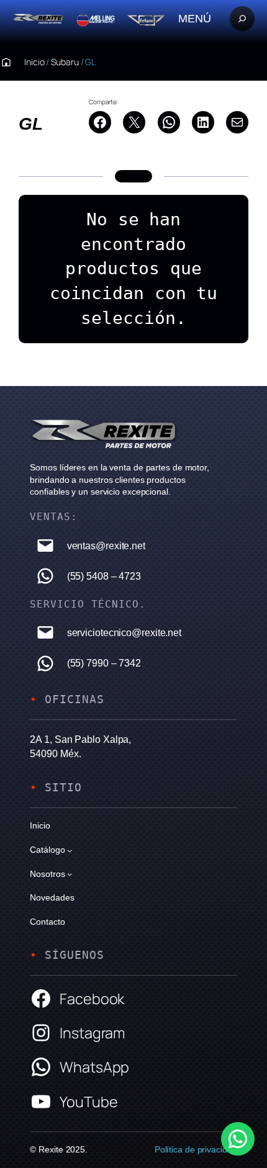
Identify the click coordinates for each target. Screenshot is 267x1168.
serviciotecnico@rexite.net (124, 632)
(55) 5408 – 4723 (104, 576)
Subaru (64, 62)
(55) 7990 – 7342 (104, 662)
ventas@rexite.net (106, 545)
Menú (194, 18)
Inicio (34, 62)
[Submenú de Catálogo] (69, 849)
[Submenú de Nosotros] (69, 873)
